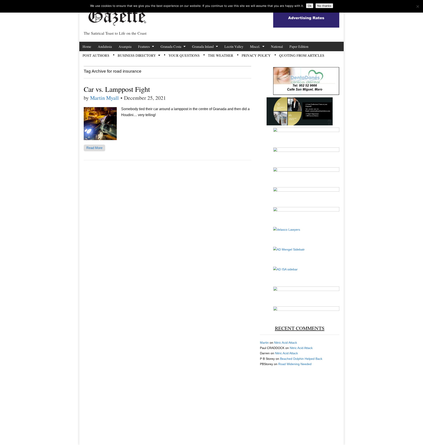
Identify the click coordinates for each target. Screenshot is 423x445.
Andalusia (105, 46)
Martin (264, 342)
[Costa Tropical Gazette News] (116, 14)
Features (144, 46)
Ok (310, 6)
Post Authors (96, 55)
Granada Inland (203, 46)
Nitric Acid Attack (285, 342)
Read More (94, 148)
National (277, 46)
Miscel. (255, 46)
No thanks (324, 6)
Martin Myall (104, 97)
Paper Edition (298, 46)
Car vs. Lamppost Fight (117, 89)
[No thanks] (417, 6)
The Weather (220, 55)
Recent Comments (300, 328)
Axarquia (125, 46)
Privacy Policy (256, 55)
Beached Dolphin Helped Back (301, 358)
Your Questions (184, 55)
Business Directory (137, 55)
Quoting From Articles (301, 55)
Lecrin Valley (233, 46)
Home (87, 46)
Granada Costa (171, 46)
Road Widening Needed (295, 364)
